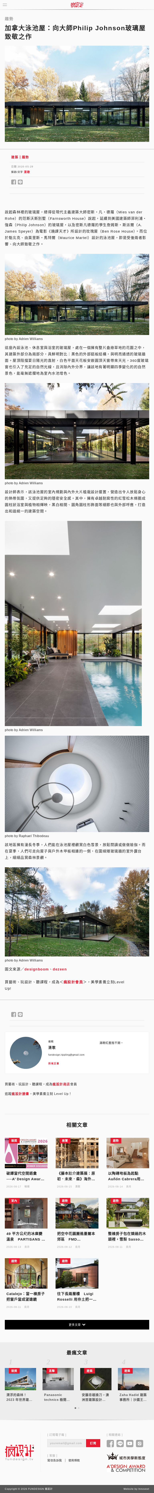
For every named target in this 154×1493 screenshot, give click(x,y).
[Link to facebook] (110, 1444)
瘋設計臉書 (20, 1094)
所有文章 (53, 1063)
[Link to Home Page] (77, 5)
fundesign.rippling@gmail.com (66, 1054)
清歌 (27, 172)
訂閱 (93, 1443)
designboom (36, 969)
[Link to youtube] (130, 1444)
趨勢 (25, 157)
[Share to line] (20, 182)
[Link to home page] (19, 1452)
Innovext (143, 1489)
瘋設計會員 (73, 982)
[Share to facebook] (13, 182)
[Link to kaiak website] (126, 1456)
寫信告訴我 (54, 1460)
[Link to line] (120, 1444)
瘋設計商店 (61, 1084)
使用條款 (74, 1460)
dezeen (60, 969)
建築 (14, 157)
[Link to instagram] (139, 1444)
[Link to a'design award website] (126, 1468)
